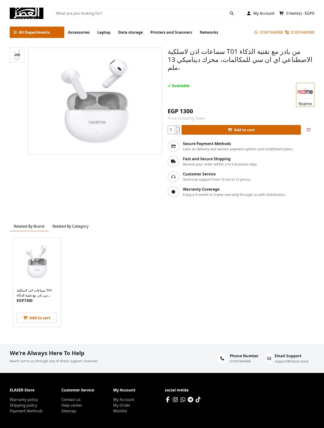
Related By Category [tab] (70, 226)
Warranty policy (24, 399)
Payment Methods (26, 411)
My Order (121, 405)
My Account (123, 399)
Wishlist (120, 411)
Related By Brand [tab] (29, 226)
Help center (71, 405)
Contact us (71, 399)
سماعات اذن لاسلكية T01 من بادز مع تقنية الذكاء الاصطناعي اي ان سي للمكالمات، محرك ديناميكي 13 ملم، (35, 293)
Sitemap (68, 411)
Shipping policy (23, 405)
